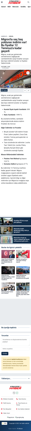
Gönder (5, 353)
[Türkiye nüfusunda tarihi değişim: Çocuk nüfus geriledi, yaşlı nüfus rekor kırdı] (23, 286)
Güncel (3, 7)
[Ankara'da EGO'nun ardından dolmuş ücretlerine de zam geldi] (23, 270)
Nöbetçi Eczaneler (8, 399)
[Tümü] (29, 378)
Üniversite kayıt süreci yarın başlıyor (7, 292)
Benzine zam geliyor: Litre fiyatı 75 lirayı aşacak (21, 260)
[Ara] (28, 2)
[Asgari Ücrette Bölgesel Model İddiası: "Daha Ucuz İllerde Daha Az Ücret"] (8, 254)
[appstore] (11, 417)
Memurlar (15, 7)
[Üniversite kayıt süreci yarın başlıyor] (8, 286)
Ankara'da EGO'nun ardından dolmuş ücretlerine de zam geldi (22, 277)
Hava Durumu (22, 399)
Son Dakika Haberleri (24, 409)
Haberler (4, 36)
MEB (9, 7)
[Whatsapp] (17, 392)
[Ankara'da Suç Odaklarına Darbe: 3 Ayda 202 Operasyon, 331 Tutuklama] (8, 270)
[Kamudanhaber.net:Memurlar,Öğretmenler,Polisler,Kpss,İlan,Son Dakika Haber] (15, 2)
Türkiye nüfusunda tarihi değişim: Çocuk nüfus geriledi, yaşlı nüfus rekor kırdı (22, 294)
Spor (29, 7)
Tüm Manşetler (7, 409)
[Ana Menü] (2, 2)
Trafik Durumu (7, 403)
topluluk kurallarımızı (17, 359)
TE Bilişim (20, 428)
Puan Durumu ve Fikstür (21, 404)
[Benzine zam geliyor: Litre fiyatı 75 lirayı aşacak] (23, 254)
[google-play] (19, 417)
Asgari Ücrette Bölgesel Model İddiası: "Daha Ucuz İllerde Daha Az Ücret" (7, 261)
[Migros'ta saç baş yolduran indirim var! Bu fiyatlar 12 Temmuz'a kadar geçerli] (15, 79)
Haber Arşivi (6, 413)
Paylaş (5, 90)
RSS (5, 423)
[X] (14, 392)
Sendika (23, 7)
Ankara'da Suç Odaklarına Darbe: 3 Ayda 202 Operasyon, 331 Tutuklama (8, 277)
